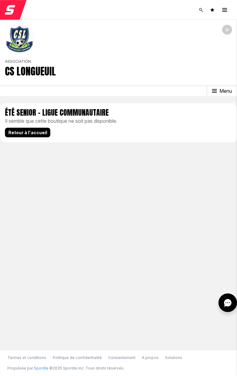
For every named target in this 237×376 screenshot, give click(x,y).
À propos (150, 357)
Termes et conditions (26, 357)
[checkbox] (227, 30)
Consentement (121, 358)
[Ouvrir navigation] (225, 10)
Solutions (173, 357)
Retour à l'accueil (27, 132)
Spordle (41, 368)
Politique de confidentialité (77, 357)
